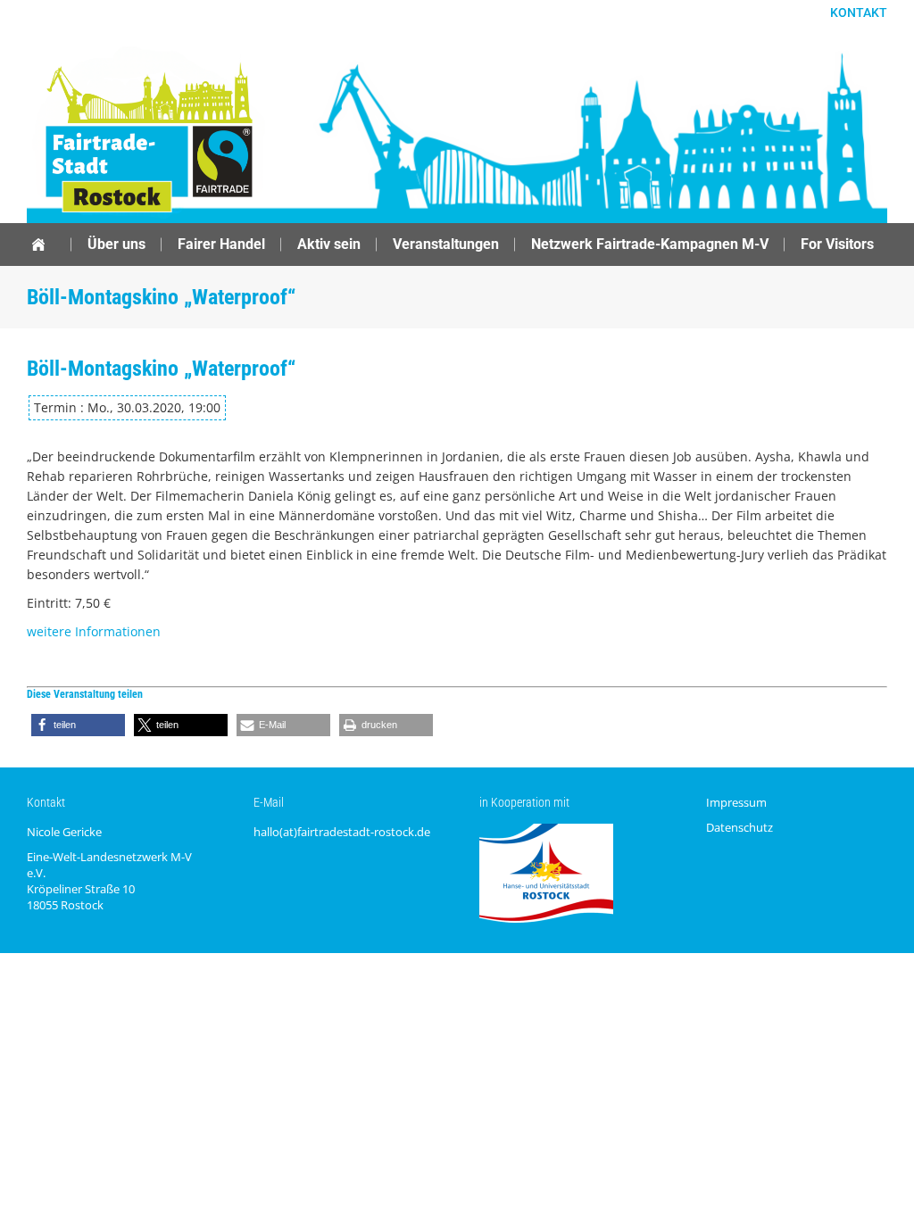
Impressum (736, 802)
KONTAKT (858, 12)
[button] (78, 725)
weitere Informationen (94, 631)
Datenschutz (739, 827)
